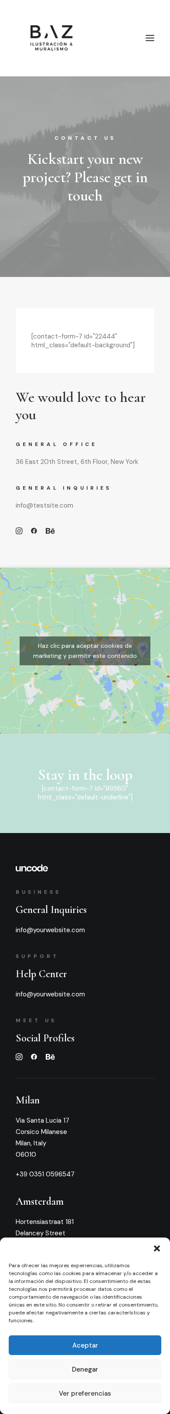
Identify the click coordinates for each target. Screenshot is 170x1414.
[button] (157, 1248)
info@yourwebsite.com (50, 930)
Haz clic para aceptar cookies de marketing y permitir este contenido (85, 651)
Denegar (85, 1369)
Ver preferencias (85, 1393)
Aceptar (85, 1345)
